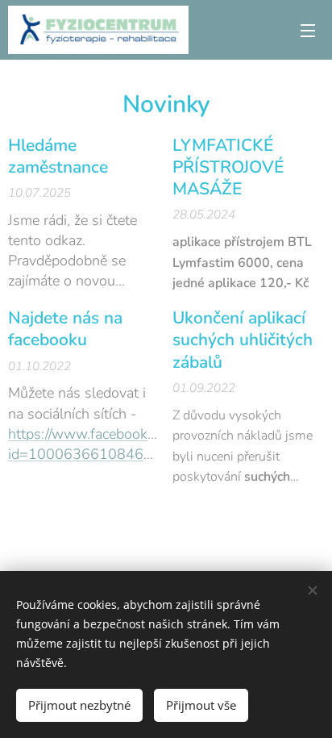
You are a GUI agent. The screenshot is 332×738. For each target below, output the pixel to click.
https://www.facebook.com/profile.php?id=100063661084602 (131, 444)
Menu (308, 30)
